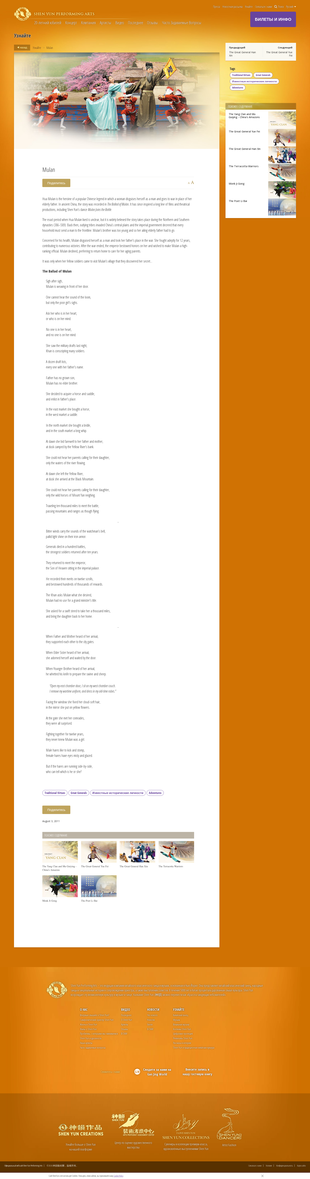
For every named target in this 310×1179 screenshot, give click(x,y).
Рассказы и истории (182, 1043)
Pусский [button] (290, 6)
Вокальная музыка (181, 1024)
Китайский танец (180, 1015)
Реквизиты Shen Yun (182, 1038)
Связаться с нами (263, 6)
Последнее (135, 22)
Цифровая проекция (183, 1033)
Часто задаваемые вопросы (92, 1047)
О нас (83, 1010)
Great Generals (79, 793)
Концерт (71, 22)
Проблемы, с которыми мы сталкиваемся (99, 1033)
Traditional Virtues (55, 793)
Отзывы (152, 22)
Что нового (152, 1015)
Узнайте (249, 6)
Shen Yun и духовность (90, 1038)
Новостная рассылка (232, 6)
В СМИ (124, 1033)
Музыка (176, 1020)
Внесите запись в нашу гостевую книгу (197, 1071)
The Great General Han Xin (242, 54)
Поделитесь (56, 183)
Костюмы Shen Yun (182, 1029)
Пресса (216, 6)
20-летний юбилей (47, 22)
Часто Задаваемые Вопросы (181, 22)
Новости (153, 1010)
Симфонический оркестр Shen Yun (97, 1020)
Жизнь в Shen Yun (88, 1024)
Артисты (105, 22)
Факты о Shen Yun (88, 1029)
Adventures (155, 793)
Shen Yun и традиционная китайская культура (193, 1047)
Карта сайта (301, 1165)
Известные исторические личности (117, 793)
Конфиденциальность (284, 1165)
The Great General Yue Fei (279, 54)
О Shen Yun (126, 1020)
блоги (149, 1024)
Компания (88, 22)
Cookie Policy (118, 1175)
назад (23, 47)
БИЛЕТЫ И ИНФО (273, 19)
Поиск (281, 6)
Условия (269, 1165)
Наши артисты (86, 1043)
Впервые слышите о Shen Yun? (94, 1015)
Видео (119, 22)
